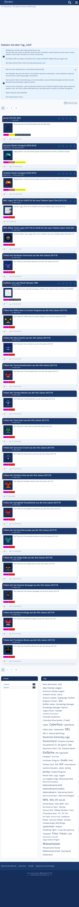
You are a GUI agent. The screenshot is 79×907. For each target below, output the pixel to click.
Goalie (64, 760)
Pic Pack (46, 816)
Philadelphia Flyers (50, 813)
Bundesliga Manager (65, 704)
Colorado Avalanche (51, 717)
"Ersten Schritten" (42, 59)
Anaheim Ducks (49, 694)
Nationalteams (50, 792)
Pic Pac (65, 813)
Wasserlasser (51, 844)
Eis (59, 748)
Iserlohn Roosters (50, 768)
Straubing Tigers (50, 830)
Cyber (45, 724)
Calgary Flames (48, 711)
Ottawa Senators (61, 810)
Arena (59, 694)
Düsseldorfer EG (50, 745)
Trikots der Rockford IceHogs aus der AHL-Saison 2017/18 (28, 612)
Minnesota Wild (66, 779)
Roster (45, 820)
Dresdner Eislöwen (66, 741)
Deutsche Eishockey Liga (56, 737)
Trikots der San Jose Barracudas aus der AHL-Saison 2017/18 (29, 530)
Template (47, 833)
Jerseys (46, 771)
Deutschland (50, 741)
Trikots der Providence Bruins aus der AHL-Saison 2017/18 (29, 640)
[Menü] (76, 2)
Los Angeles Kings (50, 779)
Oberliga (62, 807)
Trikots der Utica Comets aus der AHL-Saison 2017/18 (26, 338)
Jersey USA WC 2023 (12, 118)
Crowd (66, 720)
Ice (56, 764)
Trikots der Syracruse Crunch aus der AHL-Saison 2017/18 (28, 447)
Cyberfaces (69, 724)
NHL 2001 (59, 803)
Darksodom (59, 729)
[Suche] (70, 3)
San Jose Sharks (56, 820)
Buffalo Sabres (49, 704)
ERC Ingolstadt (61, 753)
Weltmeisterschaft (51, 851)
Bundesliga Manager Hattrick (55, 707)
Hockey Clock (48, 764)
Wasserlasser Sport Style (39, 875)
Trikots (63, 833)
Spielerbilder (49, 826)
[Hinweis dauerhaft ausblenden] (75, 69)
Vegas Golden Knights (51, 840)
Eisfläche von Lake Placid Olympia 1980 (20, 283)
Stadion (59, 826)
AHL (60, 684)
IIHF (61, 764)
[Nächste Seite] (16, 108)
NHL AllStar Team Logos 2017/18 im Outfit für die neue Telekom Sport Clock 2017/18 (40, 228)
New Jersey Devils (65, 792)
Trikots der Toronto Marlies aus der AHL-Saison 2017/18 (28, 392)
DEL (67, 729)
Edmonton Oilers (50, 748)
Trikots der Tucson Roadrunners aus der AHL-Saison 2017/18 (30, 365)
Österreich (48, 854)
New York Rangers (66, 795)
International (70, 764)
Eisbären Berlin (68, 748)
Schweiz (67, 820)
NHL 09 (54, 799)
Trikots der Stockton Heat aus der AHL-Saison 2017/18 (27, 475)
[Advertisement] (39, 26)
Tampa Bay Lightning (66, 830)
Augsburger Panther (66, 698)
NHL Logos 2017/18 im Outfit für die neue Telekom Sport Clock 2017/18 (34, 200)
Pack (72, 810)
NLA (67, 804)
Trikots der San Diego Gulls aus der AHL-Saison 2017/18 (27, 557)
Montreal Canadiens (50, 782)
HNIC (71, 760)
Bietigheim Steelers (50, 701)
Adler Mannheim (50, 684)
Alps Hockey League (52, 687)
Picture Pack (55, 817)
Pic (59, 813)
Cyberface (56, 724)
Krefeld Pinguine (58, 772)
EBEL (70, 745)
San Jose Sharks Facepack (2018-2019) (19, 145)
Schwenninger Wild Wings (54, 823)
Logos (62, 775)
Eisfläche (48, 752)
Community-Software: (39, 873)
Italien (61, 768)
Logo (56, 775)
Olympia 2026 (48, 810)
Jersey (68, 768)
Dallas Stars (48, 729)
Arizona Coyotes (50, 698)
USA (70, 833)
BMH (61, 701)
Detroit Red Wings (57, 733)
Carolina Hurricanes (50, 714)
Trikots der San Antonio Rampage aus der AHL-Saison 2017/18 (30, 585)
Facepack (47, 756)
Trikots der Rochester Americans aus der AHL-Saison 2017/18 (30, 255)
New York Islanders (50, 796)
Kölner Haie (48, 775)
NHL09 (62, 800)
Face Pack (55, 756)
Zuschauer (66, 851)
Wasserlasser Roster (51, 847)
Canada (58, 710)
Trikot (55, 833)
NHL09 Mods (48, 804)
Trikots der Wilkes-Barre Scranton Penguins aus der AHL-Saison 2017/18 (35, 310)
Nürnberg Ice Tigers (50, 807)
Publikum (65, 816)
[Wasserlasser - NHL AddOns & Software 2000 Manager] (8, 3)
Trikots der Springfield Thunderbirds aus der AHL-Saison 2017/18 (32, 502)
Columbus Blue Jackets (52, 720)
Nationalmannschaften (53, 788)
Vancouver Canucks (50, 837)
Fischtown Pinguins (51, 760)
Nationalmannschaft (52, 785)
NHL (46, 800)
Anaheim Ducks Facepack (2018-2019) (19, 173)
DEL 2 (45, 733)
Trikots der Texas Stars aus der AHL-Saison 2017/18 (26, 420)
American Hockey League (53, 691)
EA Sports (62, 744)
